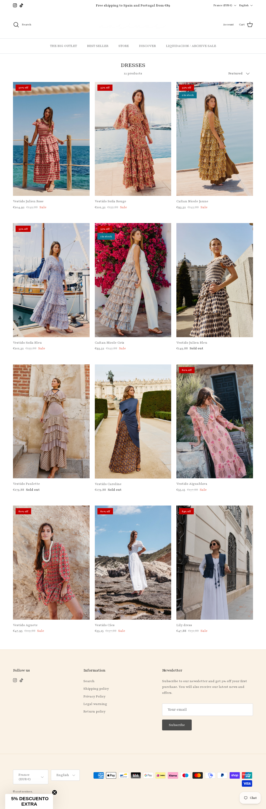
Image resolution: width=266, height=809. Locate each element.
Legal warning (95, 704)
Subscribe (177, 725)
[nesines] (133, 24)
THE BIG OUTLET (63, 46)
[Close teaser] (54, 792)
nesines (27, 791)
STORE (123, 46)
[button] (29, 801)
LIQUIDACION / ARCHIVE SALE (191, 46)
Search (89, 681)
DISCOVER (147, 46)
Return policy (94, 711)
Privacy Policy (94, 696)
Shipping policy (96, 689)
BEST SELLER (97, 46)
